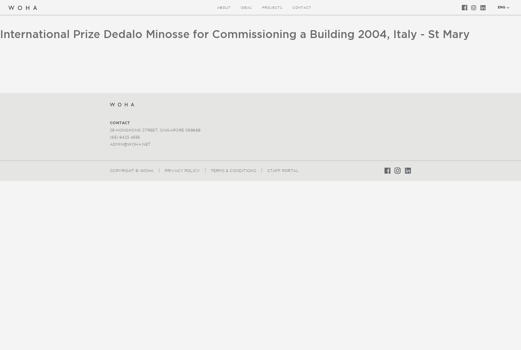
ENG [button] (501, 7)
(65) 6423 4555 (125, 137)
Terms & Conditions (233, 170)
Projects (272, 7)
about (224, 7)
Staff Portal (283, 170)
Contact (302, 7)
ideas (246, 7)
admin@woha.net (130, 144)
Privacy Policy (182, 170)
